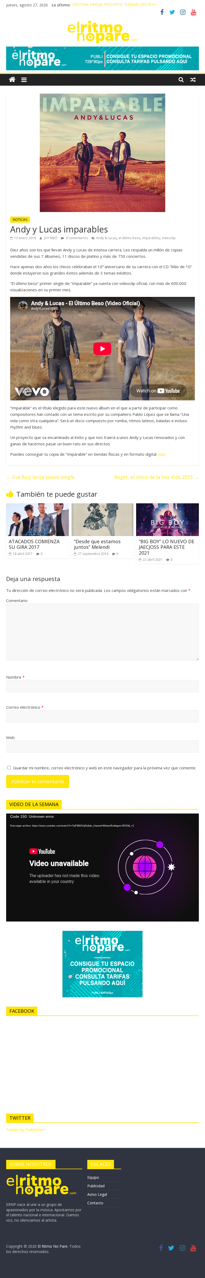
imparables (151, 238)
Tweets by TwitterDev (25, 1129)
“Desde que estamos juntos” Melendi (97, 544)
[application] (102, 868)
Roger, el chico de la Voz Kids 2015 (156, 477)
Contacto (95, 1202)
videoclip (169, 238)
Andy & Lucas (106, 238)
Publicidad (96, 1185)
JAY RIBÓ (51, 238)
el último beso (129, 238)
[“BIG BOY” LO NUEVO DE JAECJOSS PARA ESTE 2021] (167, 506)
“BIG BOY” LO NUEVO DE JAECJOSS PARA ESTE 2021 (166, 547)
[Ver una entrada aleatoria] (193, 79)
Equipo (93, 1177)
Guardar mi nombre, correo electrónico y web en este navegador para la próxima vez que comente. (104, 767)
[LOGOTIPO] (41, 1175)
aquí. (161, 454)
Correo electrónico (25, 707)
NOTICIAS (20, 219)
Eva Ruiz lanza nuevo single (40, 477)
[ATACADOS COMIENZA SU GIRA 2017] (37, 506)
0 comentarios (76, 238)
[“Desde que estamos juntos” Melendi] (102, 506)
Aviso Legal (97, 1194)
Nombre (15, 677)
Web (10, 737)
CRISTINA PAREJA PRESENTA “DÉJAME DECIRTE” (114, 4)
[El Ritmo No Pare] (12, 79)
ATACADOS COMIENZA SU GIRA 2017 (34, 544)
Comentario (16, 600)
